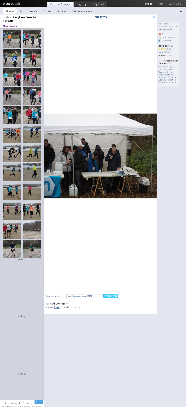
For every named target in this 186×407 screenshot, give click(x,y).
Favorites (61, 11)
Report (164, 34)
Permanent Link (53, 296)
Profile (47, 11)
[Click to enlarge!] (100, 156)
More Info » (168, 69)
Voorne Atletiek (60, 4)
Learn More (175, 3)
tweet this (110, 295)
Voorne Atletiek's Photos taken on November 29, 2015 (167, 75)
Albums (10, 11)
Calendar (33, 11)
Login (160, 52)
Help (160, 3)
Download (166, 40)
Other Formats (168, 37)
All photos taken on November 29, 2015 (167, 81)
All (21, 11)
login (57, 307)
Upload (99, 4)
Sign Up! (82, 4)
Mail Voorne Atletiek (83, 11)
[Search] (181, 11)
